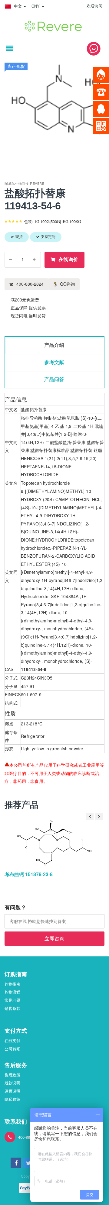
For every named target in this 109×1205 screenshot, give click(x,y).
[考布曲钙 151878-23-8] (54, 843)
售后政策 (12, 1075)
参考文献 (54, 362)
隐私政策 (12, 1099)
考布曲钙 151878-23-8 (29, 874)
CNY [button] (36, 6)
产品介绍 (54, 345)
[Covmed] (54, 25)
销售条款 (12, 1008)
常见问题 (12, 1000)
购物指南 (12, 984)
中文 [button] (18, 6)
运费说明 (12, 1091)
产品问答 (54, 379)
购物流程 (12, 992)
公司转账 (12, 1049)
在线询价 (68, 259)
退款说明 (12, 1083)
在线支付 (12, 1040)
